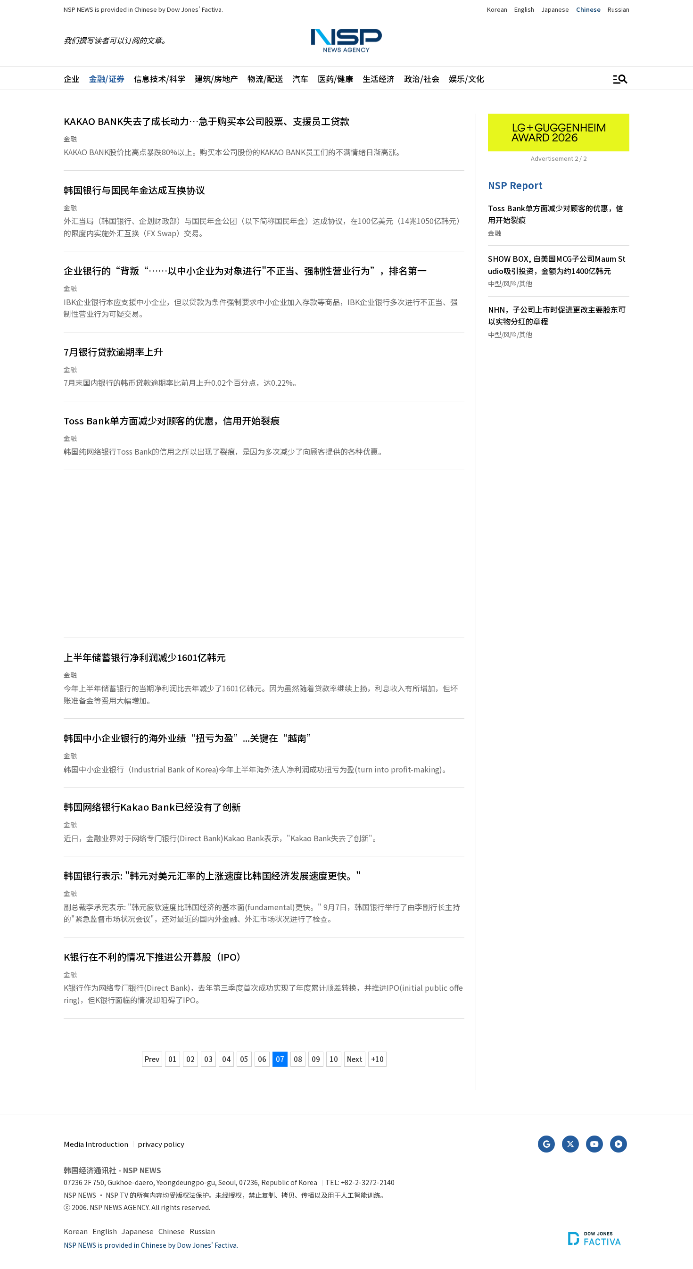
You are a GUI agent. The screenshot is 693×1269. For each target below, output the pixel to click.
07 (280, 1059)
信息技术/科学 (159, 78)
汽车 (300, 78)
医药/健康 (335, 78)
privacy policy (161, 1144)
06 (262, 1059)
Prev (152, 1059)
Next (355, 1059)
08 (298, 1059)
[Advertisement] (264, 560)
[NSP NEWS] (346, 40)
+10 (377, 1059)
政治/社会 (421, 78)
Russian (618, 9)
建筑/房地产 (216, 78)
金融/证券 (106, 78)
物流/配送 (265, 78)
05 (244, 1059)
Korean (497, 9)
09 (316, 1059)
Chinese (588, 9)
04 (226, 1059)
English (524, 9)
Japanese (555, 9)
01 (172, 1059)
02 (190, 1059)
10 (334, 1059)
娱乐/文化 (466, 78)
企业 (72, 78)
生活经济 (379, 78)
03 (208, 1059)
